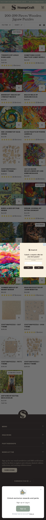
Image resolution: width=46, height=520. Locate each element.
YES (28, 267)
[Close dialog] (44, 244)
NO (38, 267)
